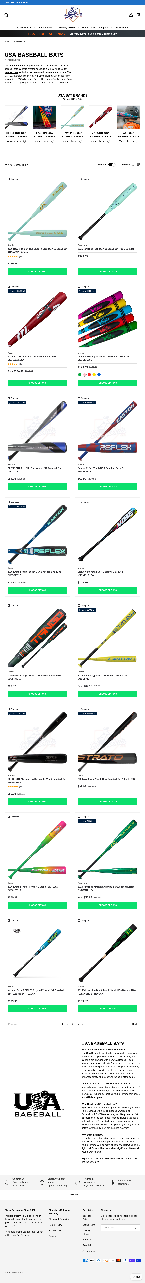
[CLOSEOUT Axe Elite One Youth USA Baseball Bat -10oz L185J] (37, 431)
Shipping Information (59, 1219)
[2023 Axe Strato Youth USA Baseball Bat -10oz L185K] (107, 742)
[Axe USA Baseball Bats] (128, 117)
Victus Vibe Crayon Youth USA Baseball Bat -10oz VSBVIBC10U (104, 358)
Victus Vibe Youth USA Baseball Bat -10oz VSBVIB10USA (100, 573)
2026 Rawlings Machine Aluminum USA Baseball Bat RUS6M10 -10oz (106, 888)
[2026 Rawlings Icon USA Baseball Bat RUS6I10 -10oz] (107, 211)
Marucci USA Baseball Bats (100, 135)
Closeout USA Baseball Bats (16, 135)
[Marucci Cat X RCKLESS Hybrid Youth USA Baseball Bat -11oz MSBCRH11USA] (37, 953)
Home (7, 41)
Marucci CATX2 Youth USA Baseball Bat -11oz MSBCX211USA (32, 358)
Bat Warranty (55, 1230)
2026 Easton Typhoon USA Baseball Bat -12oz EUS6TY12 (102, 677)
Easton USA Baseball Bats (44, 135)
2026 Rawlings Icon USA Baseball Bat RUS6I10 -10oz (106, 249)
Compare (101, 164)
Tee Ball (57, 79)
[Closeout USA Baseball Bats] (16, 117)
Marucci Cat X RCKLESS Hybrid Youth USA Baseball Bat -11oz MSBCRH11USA (36, 992)
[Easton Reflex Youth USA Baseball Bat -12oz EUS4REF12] (107, 431)
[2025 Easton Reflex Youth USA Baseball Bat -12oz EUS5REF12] (37, 534)
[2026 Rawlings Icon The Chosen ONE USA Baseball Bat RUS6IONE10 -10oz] (37, 211)
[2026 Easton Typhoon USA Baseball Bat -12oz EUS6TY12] (107, 638)
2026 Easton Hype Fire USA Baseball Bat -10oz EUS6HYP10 (33, 888)
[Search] (6, 15)
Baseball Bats (24, 27)
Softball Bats (45, 27)
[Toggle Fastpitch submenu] (110, 27)
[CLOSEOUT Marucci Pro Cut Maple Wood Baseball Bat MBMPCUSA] (37, 742)
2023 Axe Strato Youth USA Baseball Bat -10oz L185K (106, 779)
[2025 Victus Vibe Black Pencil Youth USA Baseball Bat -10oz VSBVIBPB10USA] (107, 953)
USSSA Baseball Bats (27, 79)
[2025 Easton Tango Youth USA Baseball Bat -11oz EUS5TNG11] (37, 638)
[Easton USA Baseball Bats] (44, 117)
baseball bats (11, 72)
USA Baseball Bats (19, 41)
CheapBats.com (17, 1273)
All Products (122, 27)
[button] (139, 15)
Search (52, 1236)
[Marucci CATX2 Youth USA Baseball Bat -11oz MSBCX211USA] (37, 319)
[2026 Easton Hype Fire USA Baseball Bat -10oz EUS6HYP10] (37, 849)
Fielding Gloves (67, 27)
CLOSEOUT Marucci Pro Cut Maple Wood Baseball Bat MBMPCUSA (37, 781)
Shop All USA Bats (72, 99)
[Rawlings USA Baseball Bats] (72, 117)
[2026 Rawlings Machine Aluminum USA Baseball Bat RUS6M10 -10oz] (107, 849)
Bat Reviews (23, 1235)
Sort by (8, 164)
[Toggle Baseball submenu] (94, 27)
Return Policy (55, 1225)
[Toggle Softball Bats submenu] (54, 27)
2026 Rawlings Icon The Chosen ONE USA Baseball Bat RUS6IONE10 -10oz (37, 251)
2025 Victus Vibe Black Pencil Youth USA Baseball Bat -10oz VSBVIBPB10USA (107, 992)
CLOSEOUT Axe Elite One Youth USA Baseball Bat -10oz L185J (35, 470)
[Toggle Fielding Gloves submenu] (77, 27)
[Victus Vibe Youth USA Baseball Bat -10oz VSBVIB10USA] (107, 534)
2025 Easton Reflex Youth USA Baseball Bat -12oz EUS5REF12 (34, 573)
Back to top (72, 1195)
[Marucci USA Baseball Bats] (100, 117)
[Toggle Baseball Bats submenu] (33, 27)
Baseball (87, 27)
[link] (32, 1024)
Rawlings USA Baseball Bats (72, 135)
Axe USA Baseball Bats (128, 135)
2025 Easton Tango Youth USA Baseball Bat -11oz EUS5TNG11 (34, 677)
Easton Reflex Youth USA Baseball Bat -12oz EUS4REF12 (102, 470)
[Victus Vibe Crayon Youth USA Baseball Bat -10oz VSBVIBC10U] (107, 319)
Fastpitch (103, 27)
